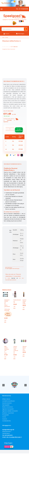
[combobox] (13, 29)
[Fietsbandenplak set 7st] (14, 294)
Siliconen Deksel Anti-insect (25, 348)
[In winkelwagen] (5, 328)
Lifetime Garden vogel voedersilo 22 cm (15, 350)
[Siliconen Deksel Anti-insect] (24, 341)
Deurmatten (12, 49)
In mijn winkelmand (18, 129)
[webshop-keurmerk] (8, 445)
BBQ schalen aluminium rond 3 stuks (6, 350)
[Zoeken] (25, 29)
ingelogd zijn (14, 278)
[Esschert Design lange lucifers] (24, 294)
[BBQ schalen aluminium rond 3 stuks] (5, 341)
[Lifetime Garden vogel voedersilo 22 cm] (14, 341)
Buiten (9, 49)
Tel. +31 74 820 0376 (22, 9)
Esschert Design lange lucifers (24, 302)
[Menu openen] (1, 9)
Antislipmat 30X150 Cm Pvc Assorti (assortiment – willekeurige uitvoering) (7, 305)
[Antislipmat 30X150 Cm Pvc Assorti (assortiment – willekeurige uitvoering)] (5, 294)
